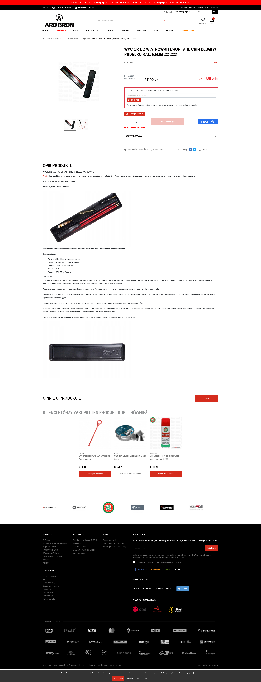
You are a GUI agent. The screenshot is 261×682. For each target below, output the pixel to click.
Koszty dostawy (134, 136)
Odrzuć (144, 678)
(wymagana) (159, 562)
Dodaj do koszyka (167, 122)
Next (216, 507)
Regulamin (77, 543)
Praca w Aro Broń (50, 550)
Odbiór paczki (49, 599)
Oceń (216, 62)
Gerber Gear (187, 30)
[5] (212, 62)
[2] (206, 62)
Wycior (45, 176)
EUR (208, 12)
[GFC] (117, 507)
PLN (215, 12)
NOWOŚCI (61, 30)
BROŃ (75, 30)
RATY (45, 579)
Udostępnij (190, 149)
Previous (44, 507)
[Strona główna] (43, 38)
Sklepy (200, 8)
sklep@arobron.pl (86, 8)
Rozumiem (118, 678)
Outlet (45, 30)
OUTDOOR (141, 30)
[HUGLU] (88, 507)
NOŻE (156, 30)
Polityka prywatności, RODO (85, 540)
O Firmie (184, 8)
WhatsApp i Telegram (52, 553)
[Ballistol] (58, 507)
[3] (208, 62)
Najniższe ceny (49, 547)
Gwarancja (47, 589)
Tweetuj (194, 149)
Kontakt (46, 8)
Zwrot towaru (48, 593)
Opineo (167, 569)
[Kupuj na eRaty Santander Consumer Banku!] (208, 121)
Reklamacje (48, 596)
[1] (204, 62)
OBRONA (111, 30)
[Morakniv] (146, 507)
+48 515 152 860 (64, 8)
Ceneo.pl (155, 569)
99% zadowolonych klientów (55, 543)
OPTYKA (126, 30)
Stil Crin (128, 62)
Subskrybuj (211, 548)
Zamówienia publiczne (52, 556)
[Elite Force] (205, 507)
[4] (210, 62)
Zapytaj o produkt (134, 113)
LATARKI (169, 30)
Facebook (214, 8)
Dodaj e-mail (133, 100)
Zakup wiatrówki (109, 540)
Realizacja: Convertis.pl (208, 665)
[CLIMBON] (175, 507)
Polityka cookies (79, 547)
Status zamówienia (51, 586)
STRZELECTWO (92, 30)
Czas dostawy (49, 583)
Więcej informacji (133, 678)
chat (182, 588)
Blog (207, 8)
